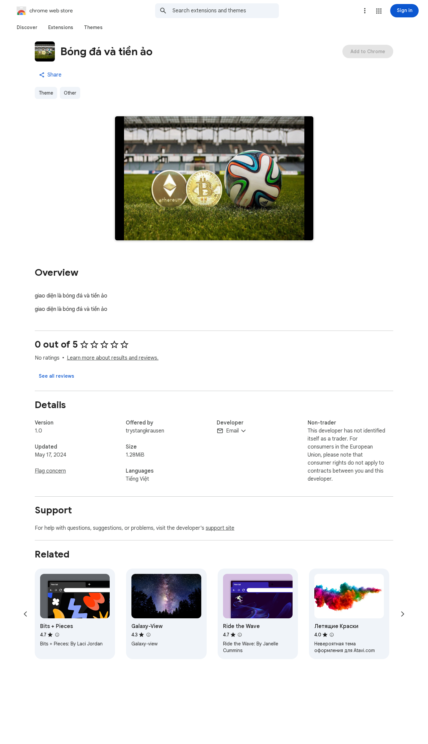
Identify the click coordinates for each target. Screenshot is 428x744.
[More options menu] (364, 10)
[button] (379, 11)
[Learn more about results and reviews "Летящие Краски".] (332, 635)
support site (220, 528)
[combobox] (226, 11)
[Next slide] (402, 614)
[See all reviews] (56, 376)
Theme (46, 93)
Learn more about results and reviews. (112, 358)
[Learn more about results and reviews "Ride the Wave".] (240, 635)
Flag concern (50, 471)
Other (70, 93)
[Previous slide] (25, 614)
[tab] (27, 27)
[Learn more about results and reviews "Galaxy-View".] (148, 635)
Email (232, 430)
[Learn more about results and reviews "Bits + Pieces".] (57, 635)
